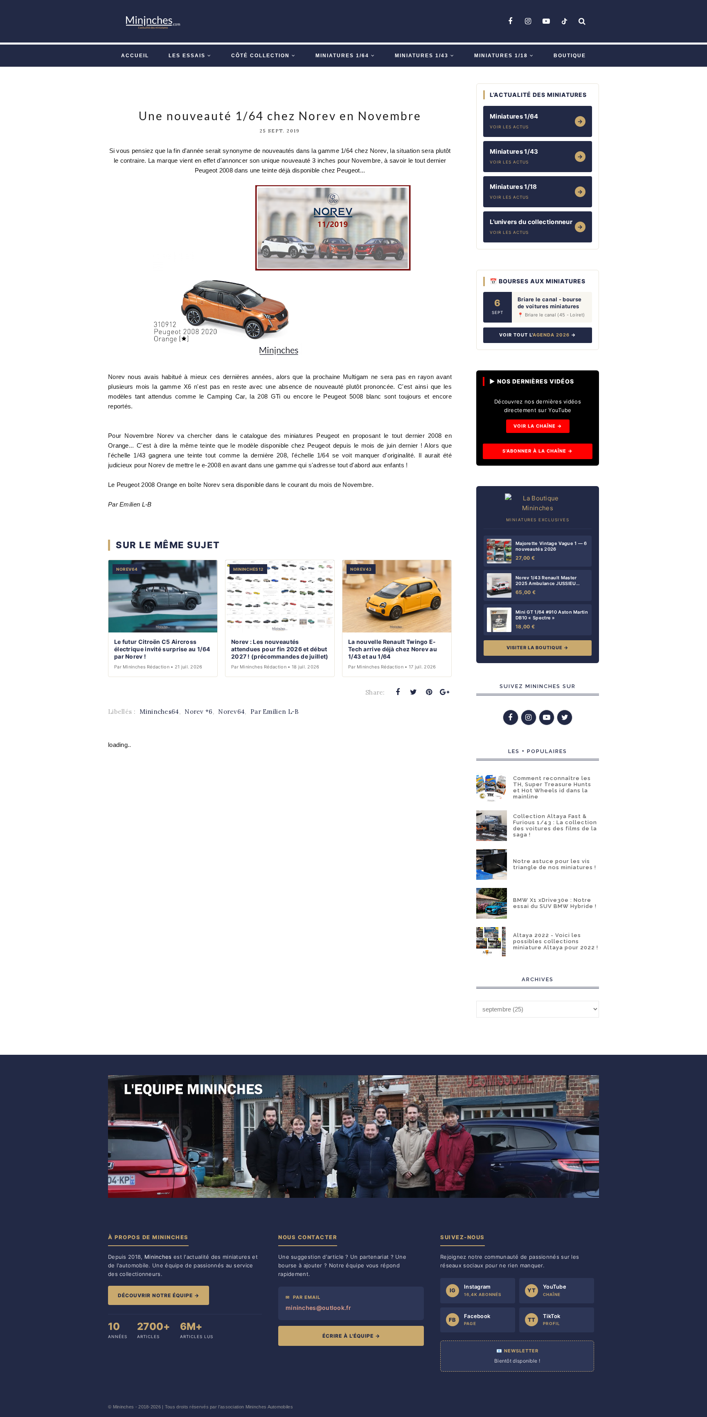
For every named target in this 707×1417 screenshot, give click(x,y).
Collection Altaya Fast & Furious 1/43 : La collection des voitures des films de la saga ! (555, 825)
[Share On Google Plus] (444, 692)
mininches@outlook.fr (318, 1307)
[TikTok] (564, 21)
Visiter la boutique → (538, 647)
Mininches (123, 1406)
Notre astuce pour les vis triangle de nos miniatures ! (554, 864)
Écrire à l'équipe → (351, 1336)
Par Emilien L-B (274, 711)
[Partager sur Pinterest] (429, 692)
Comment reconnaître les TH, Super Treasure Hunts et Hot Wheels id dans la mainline (552, 787)
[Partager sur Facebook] (397, 692)
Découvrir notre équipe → (158, 1295)
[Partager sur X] (413, 692)
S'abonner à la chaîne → (537, 451)
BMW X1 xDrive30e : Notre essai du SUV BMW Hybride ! (555, 903)
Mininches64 (159, 711)
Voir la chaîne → (537, 426)
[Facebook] (510, 21)
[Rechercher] (582, 21)
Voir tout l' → (537, 335)
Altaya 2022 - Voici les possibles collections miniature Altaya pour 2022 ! (555, 941)
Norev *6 (198, 711)
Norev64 (231, 711)
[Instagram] (528, 21)
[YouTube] (546, 21)
